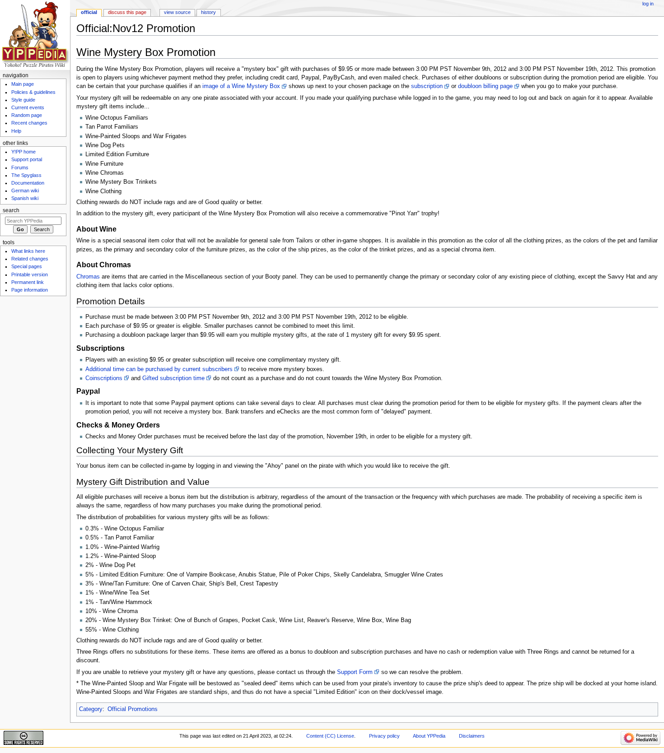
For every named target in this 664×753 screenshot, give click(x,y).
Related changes (29, 258)
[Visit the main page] (35, 35)
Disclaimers (472, 736)
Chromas (88, 277)
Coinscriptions (103, 378)
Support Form (355, 672)
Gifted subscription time (173, 378)
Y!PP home (23, 151)
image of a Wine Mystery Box (241, 86)
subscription (427, 86)
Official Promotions (133, 709)
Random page (26, 115)
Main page (22, 84)
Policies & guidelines (33, 92)
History (208, 12)
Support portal (26, 159)
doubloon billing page (485, 86)
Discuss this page (127, 12)
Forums (19, 167)
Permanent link (27, 282)
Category (91, 709)
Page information (29, 290)
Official (89, 12)
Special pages (26, 266)
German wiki (25, 190)
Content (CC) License (330, 736)
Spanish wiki (24, 198)
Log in (648, 3)
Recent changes (29, 123)
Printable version (29, 274)
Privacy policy (384, 736)
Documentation (27, 183)
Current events (27, 107)
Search (11, 210)
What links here (28, 251)
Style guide (23, 99)
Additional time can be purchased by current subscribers (159, 369)
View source (177, 12)
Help (16, 131)
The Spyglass (26, 175)
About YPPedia (429, 736)
